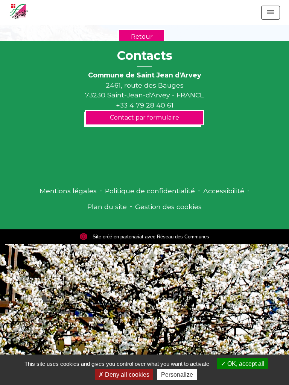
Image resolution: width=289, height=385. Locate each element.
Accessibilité (223, 191)
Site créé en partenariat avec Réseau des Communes (150, 236)
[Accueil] (18, 11)
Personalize (177, 374)
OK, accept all (245, 364)
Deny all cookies (126, 374)
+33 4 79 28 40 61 (144, 105)
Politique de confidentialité (150, 191)
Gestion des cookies (168, 207)
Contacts (144, 56)
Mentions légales (68, 191)
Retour (142, 36)
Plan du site (107, 207)
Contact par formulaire (144, 117)
